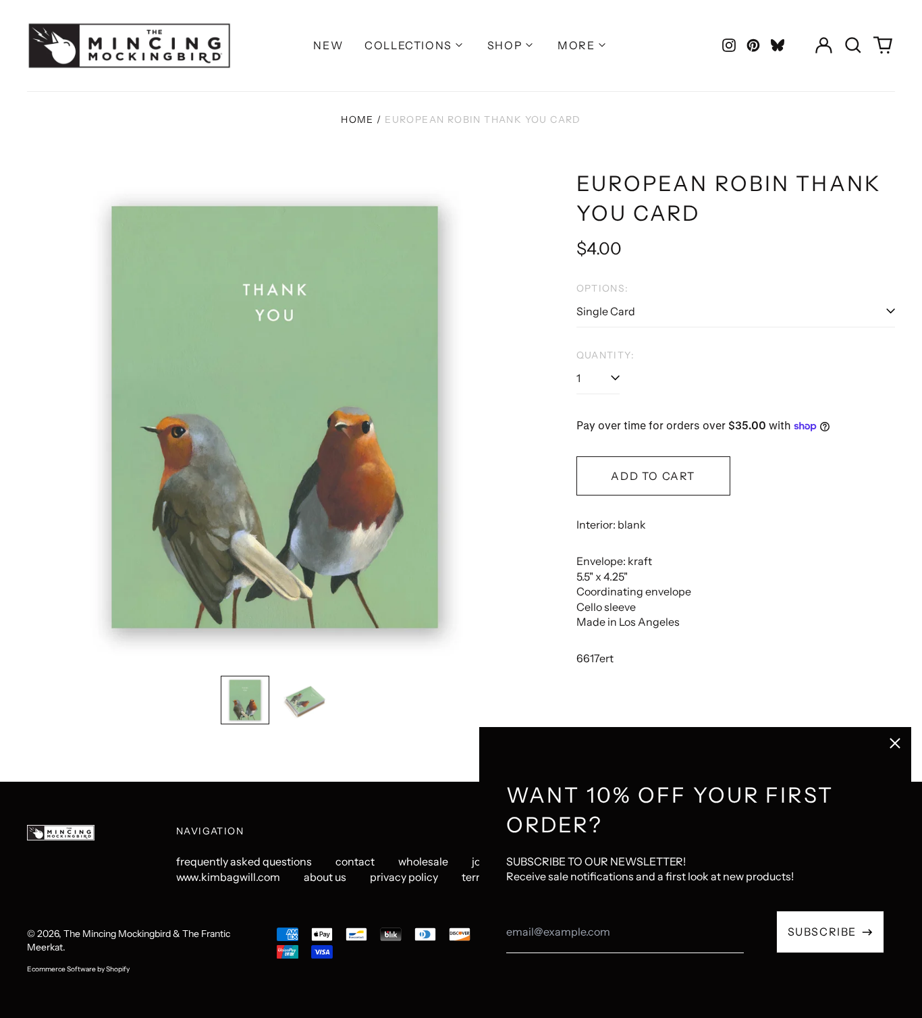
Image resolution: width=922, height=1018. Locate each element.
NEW (328, 45)
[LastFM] (777, 45)
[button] (853, 45)
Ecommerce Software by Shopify (78, 969)
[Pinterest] (753, 45)
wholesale (423, 861)
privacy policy (404, 877)
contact (355, 861)
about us (325, 877)
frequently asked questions (244, 861)
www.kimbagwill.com (228, 877)
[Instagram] (729, 45)
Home (357, 119)
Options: (602, 288)
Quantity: (605, 355)
